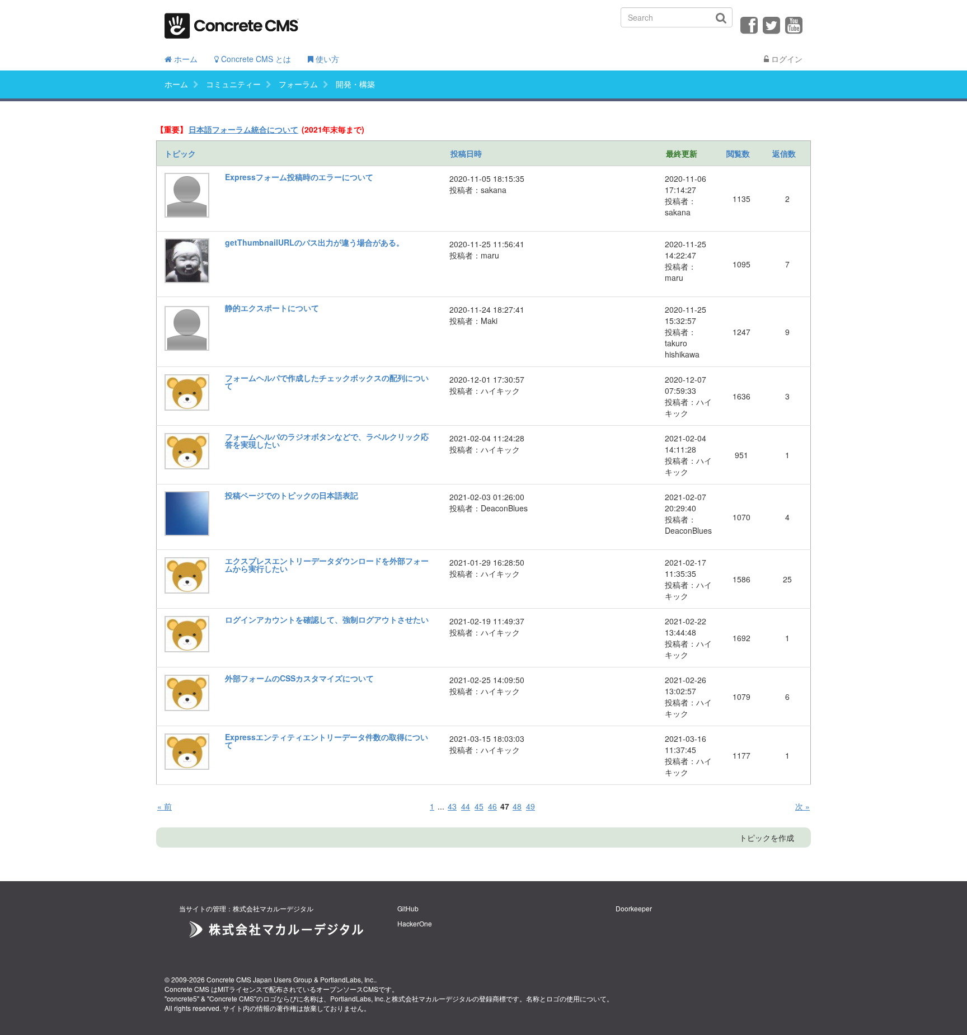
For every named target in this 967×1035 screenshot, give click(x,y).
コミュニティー (233, 84)
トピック (180, 153)
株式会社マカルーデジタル (432, 998)
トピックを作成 (766, 837)
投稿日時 (466, 153)
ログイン (785, 58)
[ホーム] (232, 22)
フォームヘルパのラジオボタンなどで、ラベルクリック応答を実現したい (327, 440)
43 (452, 806)
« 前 (164, 806)
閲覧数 (738, 153)
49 (530, 806)
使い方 (326, 58)
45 (479, 806)
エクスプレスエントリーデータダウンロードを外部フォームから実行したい (327, 564)
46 (492, 806)
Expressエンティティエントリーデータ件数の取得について (326, 741)
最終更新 (681, 153)
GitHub (408, 908)
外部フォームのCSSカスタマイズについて (299, 678)
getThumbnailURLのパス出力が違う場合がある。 (314, 242)
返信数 (784, 153)
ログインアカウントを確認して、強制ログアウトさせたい (327, 619)
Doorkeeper (634, 908)
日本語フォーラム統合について (243, 129)
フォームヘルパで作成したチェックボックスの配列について (327, 381)
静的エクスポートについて (272, 308)
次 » (802, 806)
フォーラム (298, 84)
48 (517, 806)
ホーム (185, 58)
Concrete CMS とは (255, 58)
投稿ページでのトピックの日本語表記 (291, 495)
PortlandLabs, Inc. (347, 979)
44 (465, 806)
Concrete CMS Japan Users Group (259, 979)
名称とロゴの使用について (566, 998)
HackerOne (414, 923)
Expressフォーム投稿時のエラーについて (299, 177)
